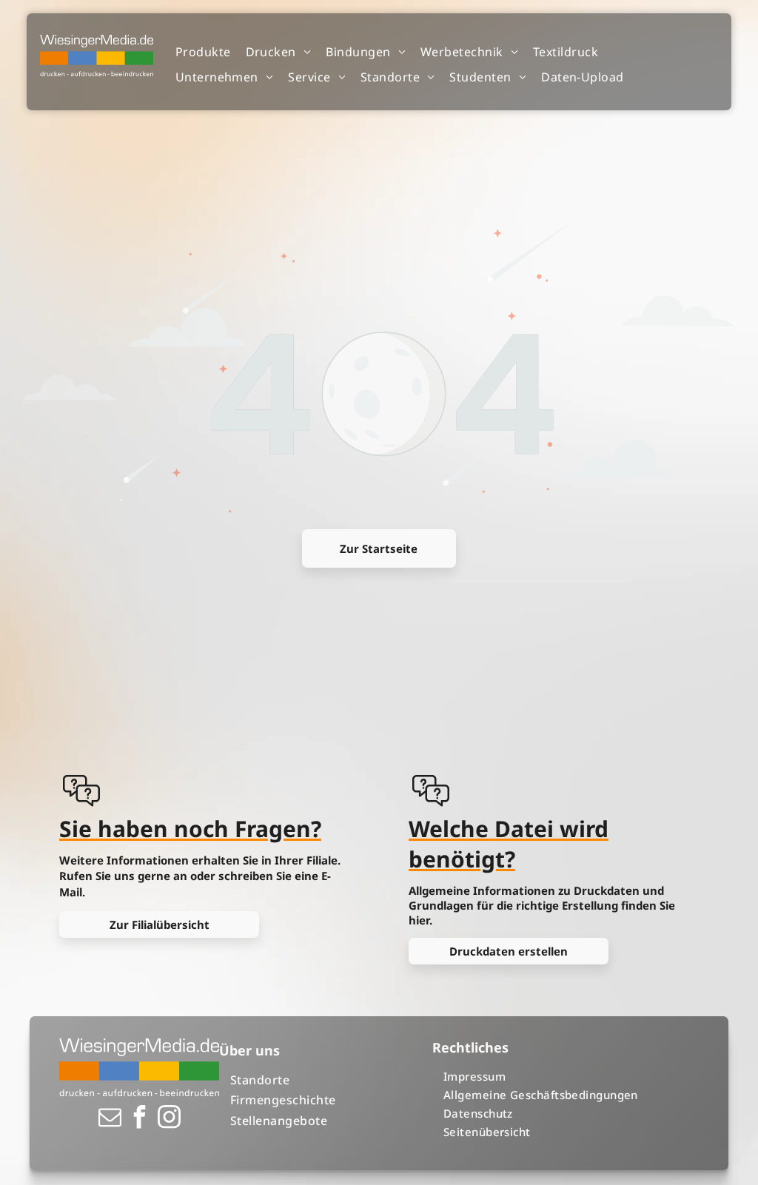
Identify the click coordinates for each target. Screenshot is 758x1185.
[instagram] (168, 1119)
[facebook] (139, 1119)
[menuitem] (203, 52)
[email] (109, 1119)
